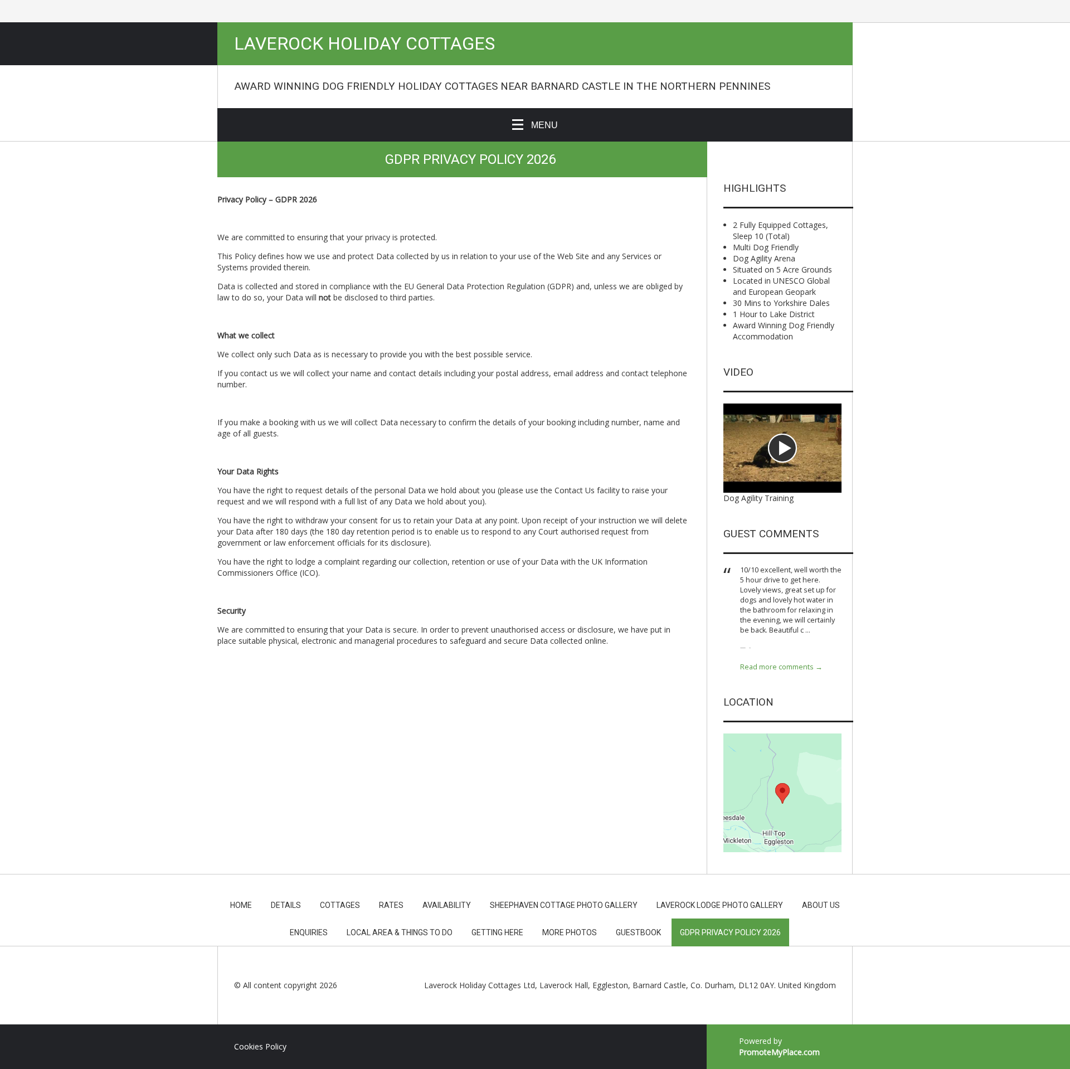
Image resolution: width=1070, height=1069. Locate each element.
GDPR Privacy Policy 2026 (730, 932)
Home (241, 905)
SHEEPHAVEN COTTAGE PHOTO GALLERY (564, 905)
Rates (391, 905)
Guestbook (638, 932)
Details (286, 905)
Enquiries (309, 932)
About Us (821, 905)
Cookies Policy (260, 1046)
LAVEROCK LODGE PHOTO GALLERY (719, 905)
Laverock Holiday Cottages (364, 44)
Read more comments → (781, 667)
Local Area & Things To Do (400, 932)
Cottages (340, 905)
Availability (446, 905)
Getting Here (497, 932)
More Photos (569, 932)
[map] (782, 792)
